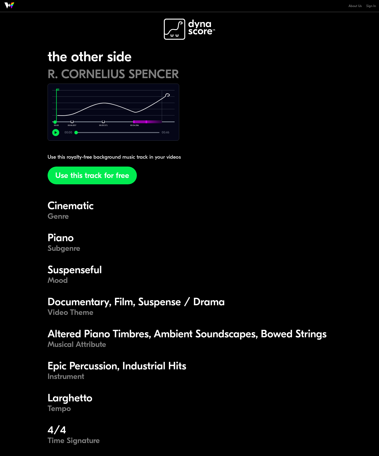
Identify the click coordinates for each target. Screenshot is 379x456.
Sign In (371, 6)
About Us (355, 6)
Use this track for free (92, 175)
